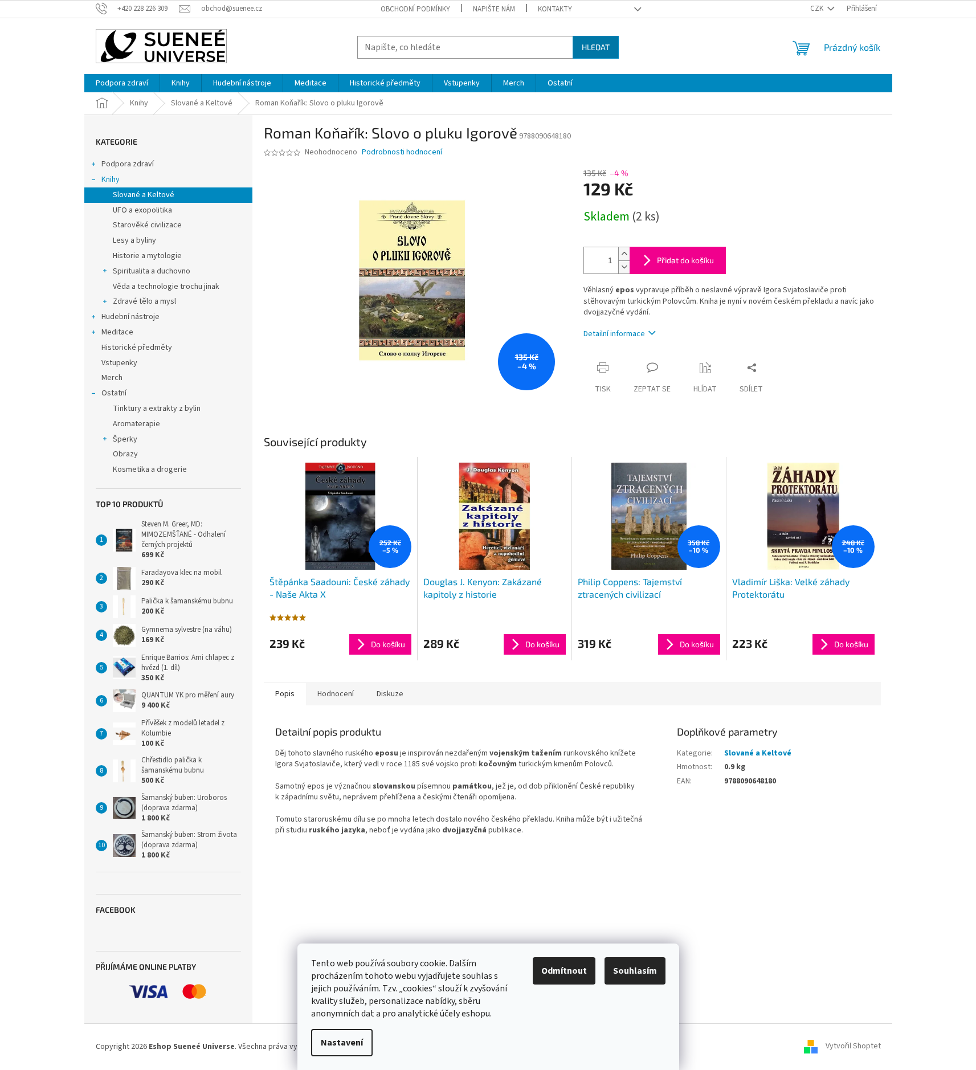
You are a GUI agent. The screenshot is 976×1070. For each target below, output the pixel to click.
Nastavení (342, 1042)
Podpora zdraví (127, 164)
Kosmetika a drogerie (150, 469)
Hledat (596, 47)
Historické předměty (136, 347)
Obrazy (125, 454)
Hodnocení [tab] (335, 694)
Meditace (117, 332)
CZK (817, 8)
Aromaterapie (136, 424)
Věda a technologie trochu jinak (166, 286)
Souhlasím (635, 971)
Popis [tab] (285, 694)
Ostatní (113, 393)
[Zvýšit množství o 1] (624, 253)
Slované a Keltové (143, 195)
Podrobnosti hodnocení (402, 152)
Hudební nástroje (130, 316)
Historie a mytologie (147, 256)
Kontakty (555, 9)
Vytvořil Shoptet (853, 1046)
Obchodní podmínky (415, 9)
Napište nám (494, 9)
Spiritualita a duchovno (151, 271)
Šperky (125, 439)
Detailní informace (614, 334)
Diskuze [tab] (390, 694)
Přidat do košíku (685, 260)
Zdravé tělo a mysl (144, 301)
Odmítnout (564, 971)
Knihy (110, 179)
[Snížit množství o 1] (624, 266)
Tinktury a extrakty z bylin (157, 408)
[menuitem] (122, 83)
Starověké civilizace (147, 225)
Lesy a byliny (134, 240)
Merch (111, 377)
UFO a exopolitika (142, 210)
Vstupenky (119, 363)
